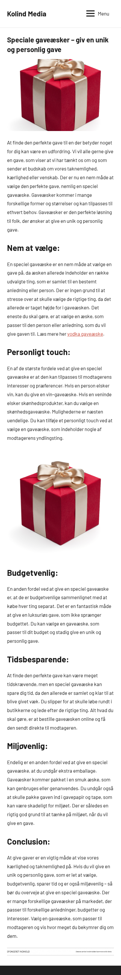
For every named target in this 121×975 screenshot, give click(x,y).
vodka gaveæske (85, 334)
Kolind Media (26, 13)
